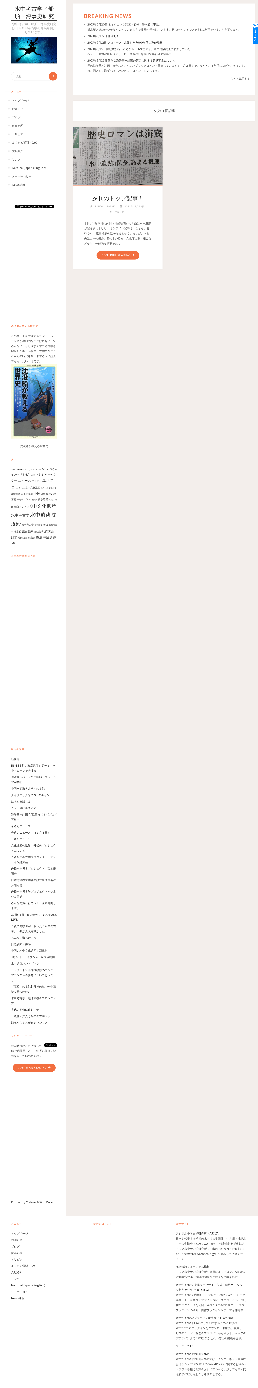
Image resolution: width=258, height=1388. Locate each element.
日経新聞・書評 (21, 944)
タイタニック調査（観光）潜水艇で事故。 (135, 24)
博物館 (20, 499)
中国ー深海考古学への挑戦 (28, 788)
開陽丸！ (113, 36)
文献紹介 (16, 1272)
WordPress (46, 1202)
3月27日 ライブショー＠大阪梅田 (34, 957)
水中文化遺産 (42, 506)
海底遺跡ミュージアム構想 (193, 1266)
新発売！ (18, 759)
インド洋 (37, 469)
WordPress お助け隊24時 (192, 1354)
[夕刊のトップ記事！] (118, 155)
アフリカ (28, 469)
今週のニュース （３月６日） (30, 832)
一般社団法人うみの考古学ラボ (30, 1016)
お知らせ (119, 211)
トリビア (16, 1259)
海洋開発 (38, 525)
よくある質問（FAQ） (25, 1266)
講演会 (49, 531)
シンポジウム (49, 469)
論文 (36, 532)
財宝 (14, 537)
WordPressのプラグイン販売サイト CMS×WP (205, 1318)
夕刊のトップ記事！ (118, 198)
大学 (26, 499)
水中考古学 (20, 515)
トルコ (32, 475)
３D (13, 543)
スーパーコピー (21, 1292)
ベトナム (37, 480)
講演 (40, 531)
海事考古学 (28, 524)
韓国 (20, 537)
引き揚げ (33, 499)
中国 (37, 493)
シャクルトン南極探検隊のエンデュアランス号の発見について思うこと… (33, 975)
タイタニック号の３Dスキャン (30, 795)
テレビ (24, 474)
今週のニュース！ (22, 839)
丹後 (43, 494)
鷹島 (32, 537)
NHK (13, 469)
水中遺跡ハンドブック (25, 963)
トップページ (19, 1233)
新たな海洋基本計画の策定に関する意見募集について (141, 60)
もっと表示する (240, 78)
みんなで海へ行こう (23, 937)
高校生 (26, 537)
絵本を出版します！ (23, 801)
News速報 (17, 1298)
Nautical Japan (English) (28, 1285)
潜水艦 (17, 531)
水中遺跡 (40, 514)
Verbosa (31, 1202)
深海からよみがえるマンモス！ (30, 1022)
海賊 (45, 524)
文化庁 (52, 499)
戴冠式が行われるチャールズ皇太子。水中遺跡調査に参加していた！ (149, 49)
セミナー (15, 474)
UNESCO (20, 469)
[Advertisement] (34, 262)
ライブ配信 (28, 494)
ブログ (15, 1246)
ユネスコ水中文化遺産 (28, 487)
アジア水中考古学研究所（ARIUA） (198, 1233)
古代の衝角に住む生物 (25, 1009)
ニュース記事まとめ (23, 808)
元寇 (13, 499)
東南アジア (20, 506)
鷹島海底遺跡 (46, 537)
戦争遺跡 (43, 499)
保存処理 (51, 493)
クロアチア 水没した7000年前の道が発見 (135, 42)
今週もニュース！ (22, 826)
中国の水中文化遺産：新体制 (29, 950)
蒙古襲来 (27, 531)
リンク (15, 1279)
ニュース (24, 481)
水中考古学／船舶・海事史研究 (34, 13)
